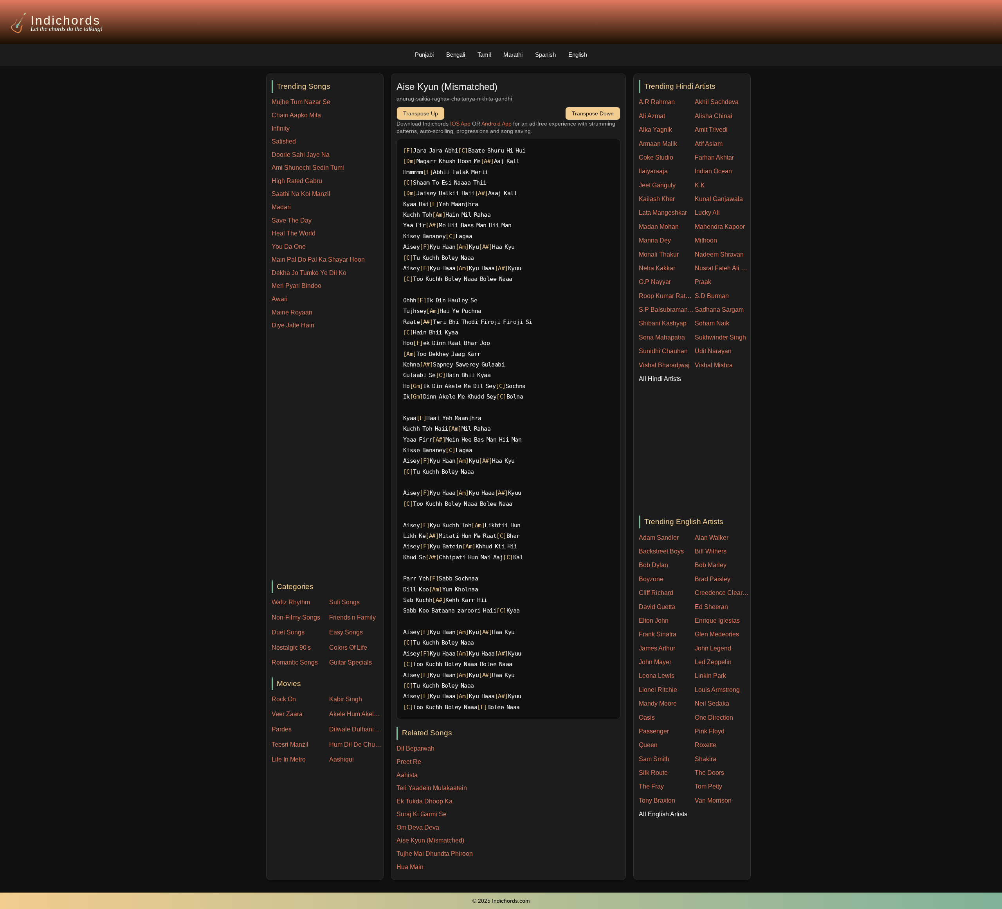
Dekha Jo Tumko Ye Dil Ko (309, 272)
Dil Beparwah (415, 748)
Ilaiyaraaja (653, 171)
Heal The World (293, 233)
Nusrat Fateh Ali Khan (723, 268)
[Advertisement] (327, 455)
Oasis (647, 717)
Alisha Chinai (713, 116)
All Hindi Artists (660, 378)
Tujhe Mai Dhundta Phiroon (434, 853)
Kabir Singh (345, 699)
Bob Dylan (653, 565)
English (577, 54)
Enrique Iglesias (717, 620)
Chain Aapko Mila (296, 115)
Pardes (282, 729)
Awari (280, 299)
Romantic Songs (295, 662)
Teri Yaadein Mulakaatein (431, 788)
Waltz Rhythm (291, 602)
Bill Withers (710, 551)
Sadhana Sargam (719, 309)
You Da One (289, 246)
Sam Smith (654, 759)
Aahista (407, 775)
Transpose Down (593, 113)
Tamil (484, 54)
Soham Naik (712, 323)
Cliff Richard (656, 592)
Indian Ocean (713, 171)
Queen (648, 745)
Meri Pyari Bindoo (296, 285)
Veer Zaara (287, 714)
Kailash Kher (657, 199)
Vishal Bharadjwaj (664, 365)
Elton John (654, 620)
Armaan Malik (658, 143)
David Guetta (657, 607)
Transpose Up (420, 113)
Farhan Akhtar (714, 157)
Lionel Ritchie (658, 689)
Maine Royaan (292, 312)
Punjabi (424, 54)
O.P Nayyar (655, 281)
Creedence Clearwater (723, 592)
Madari (281, 207)
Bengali (455, 54)
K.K (700, 185)
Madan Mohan (659, 226)
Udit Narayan (713, 351)
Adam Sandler (659, 537)
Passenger (654, 731)
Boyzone (651, 579)
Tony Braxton (657, 800)
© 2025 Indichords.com (501, 901)
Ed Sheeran (711, 607)
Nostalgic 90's (291, 647)
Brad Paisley (712, 579)
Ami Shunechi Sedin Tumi (308, 167)
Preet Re (408, 761)
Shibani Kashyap (663, 323)
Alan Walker (711, 537)
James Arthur (657, 648)
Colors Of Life (348, 647)
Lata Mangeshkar (663, 212)
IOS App (460, 123)
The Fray (651, 786)
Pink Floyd (709, 731)
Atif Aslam (709, 143)
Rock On (284, 699)
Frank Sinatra (657, 634)
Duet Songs (288, 632)
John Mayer (655, 662)
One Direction (714, 717)
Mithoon (706, 240)
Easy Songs (346, 632)
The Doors (709, 772)
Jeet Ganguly (657, 185)
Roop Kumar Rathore (667, 296)
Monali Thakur (659, 254)
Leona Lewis (656, 675)
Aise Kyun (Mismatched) (430, 840)
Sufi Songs (344, 602)
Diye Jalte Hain (293, 325)
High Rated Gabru (297, 181)
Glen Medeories (717, 634)
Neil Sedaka (712, 703)
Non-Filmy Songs (296, 617)
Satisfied (284, 141)
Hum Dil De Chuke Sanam (356, 744)
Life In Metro (289, 759)
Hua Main (410, 867)
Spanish (545, 54)
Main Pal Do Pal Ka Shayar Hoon (318, 259)
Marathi (513, 54)
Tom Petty (708, 786)
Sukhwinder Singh (720, 337)
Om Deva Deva (417, 827)
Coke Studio (656, 157)
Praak (703, 281)
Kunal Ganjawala (719, 199)
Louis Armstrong (717, 689)
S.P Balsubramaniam (667, 309)
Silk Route (653, 772)
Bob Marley (710, 565)
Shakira (705, 759)
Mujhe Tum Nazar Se (301, 102)
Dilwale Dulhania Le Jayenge (356, 729)
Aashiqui (341, 759)
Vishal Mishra (714, 365)
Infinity (281, 128)
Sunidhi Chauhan (663, 351)
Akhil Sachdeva (717, 102)
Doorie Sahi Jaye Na (301, 154)
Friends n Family (352, 617)
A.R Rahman (657, 102)
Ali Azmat (652, 116)
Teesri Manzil (290, 744)
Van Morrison (713, 800)
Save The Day (292, 220)
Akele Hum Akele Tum (356, 714)
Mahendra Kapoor (720, 226)
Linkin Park (710, 675)
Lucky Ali (707, 212)
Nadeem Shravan (719, 254)
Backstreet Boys (661, 551)
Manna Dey (655, 240)
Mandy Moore (658, 703)
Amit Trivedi (711, 129)
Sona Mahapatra (662, 337)
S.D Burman (712, 296)
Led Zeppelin (713, 662)
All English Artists (663, 814)
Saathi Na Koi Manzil (301, 193)
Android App (496, 123)
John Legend (713, 648)
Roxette (705, 745)
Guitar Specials (350, 662)
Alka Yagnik (655, 129)
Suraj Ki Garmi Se (421, 814)
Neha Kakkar (657, 268)
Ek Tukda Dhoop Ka (424, 801)
